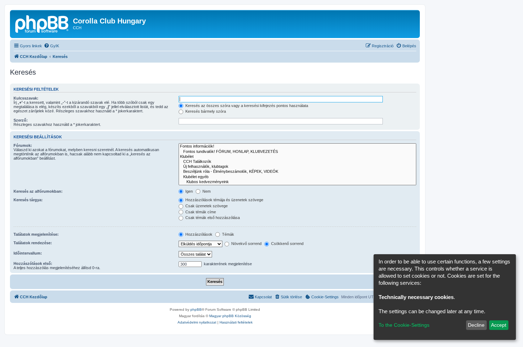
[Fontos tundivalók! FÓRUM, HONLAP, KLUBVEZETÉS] (297, 151)
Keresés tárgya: (28, 200)
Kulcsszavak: (26, 98)
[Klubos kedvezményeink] (297, 182)
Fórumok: (23, 145)
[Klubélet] (297, 156)
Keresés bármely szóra (205, 111)
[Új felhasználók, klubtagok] (297, 166)
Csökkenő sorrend (286, 243)
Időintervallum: (28, 253)
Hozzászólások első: (33, 263)
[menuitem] (51, 46)
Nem (206, 191)
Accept (498, 325)
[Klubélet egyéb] (297, 177)
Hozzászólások (198, 234)
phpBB (196, 309)
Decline (476, 325)
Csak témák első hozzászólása (212, 217)
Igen (188, 191)
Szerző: (21, 120)
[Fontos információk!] (297, 146)
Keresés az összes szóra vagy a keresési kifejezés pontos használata (246, 105)
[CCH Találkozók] (297, 161)
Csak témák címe (200, 212)
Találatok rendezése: (33, 243)
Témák (227, 234)
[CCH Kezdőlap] (42, 23)
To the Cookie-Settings (404, 325)
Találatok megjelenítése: (36, 234)
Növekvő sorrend (246, 243)
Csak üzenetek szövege (206, 206)
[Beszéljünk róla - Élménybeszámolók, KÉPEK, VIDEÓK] (297, 171)
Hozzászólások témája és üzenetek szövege (223, 200)
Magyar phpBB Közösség (230, 316)
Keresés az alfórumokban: (38, 191)
